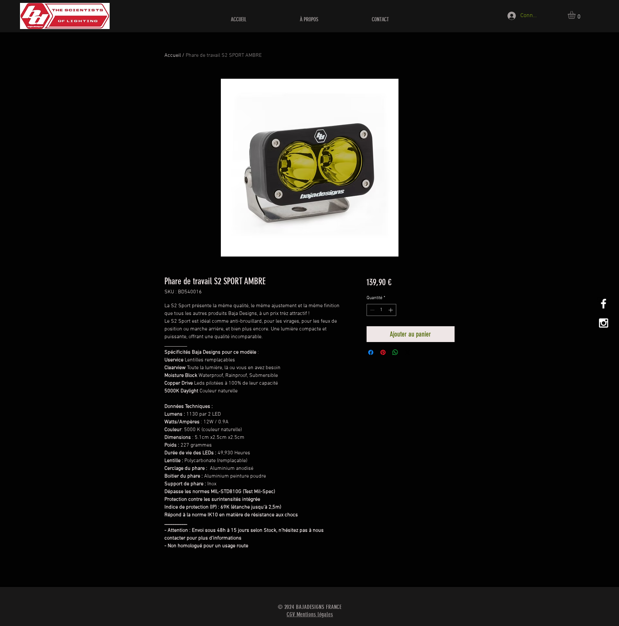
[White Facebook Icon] (603, 303)
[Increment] (391, 310)
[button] (576, 15)
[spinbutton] (381, 310)
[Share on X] (407, 352)
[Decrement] (372, 310)
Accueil (172, 55)
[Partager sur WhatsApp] (395, 352)
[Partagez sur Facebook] (371, 352)
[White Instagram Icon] (603, 323)
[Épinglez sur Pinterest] (383, 352)
